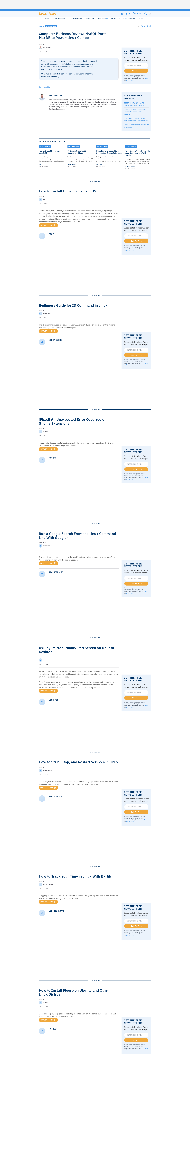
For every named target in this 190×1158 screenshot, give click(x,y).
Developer (90, 19)
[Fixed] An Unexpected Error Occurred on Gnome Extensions (109, 152)
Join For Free (136, 71)
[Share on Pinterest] (147, 26)
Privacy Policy (130, 80)
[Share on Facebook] (142, 26)
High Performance (117, 19)
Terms (146, 78)
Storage (131, 19)
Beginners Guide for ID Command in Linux (76, 152)
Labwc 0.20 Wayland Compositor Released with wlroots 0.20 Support (136, 111)
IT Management (59, 19)
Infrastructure (75, 19)
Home (40, 26)
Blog (141, 19)
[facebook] (122, 14)
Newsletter (141, 13)
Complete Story (45, 87)
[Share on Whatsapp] (150, 26)
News (47, 19)
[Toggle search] (150, 14)
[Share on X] (144, 26)
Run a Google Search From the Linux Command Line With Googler (137, 153)
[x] (129, 14)
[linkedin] (126, 14)
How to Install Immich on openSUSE (49, 152)
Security (102, 19)
